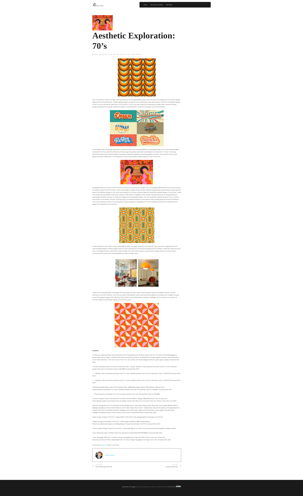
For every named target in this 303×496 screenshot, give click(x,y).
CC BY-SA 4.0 (171, 487)
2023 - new (119, 54)
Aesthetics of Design (129, 487)
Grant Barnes (108, 54)
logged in (104, 445)
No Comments (138, 54)
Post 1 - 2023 (126, 54)
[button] (173, 5)
